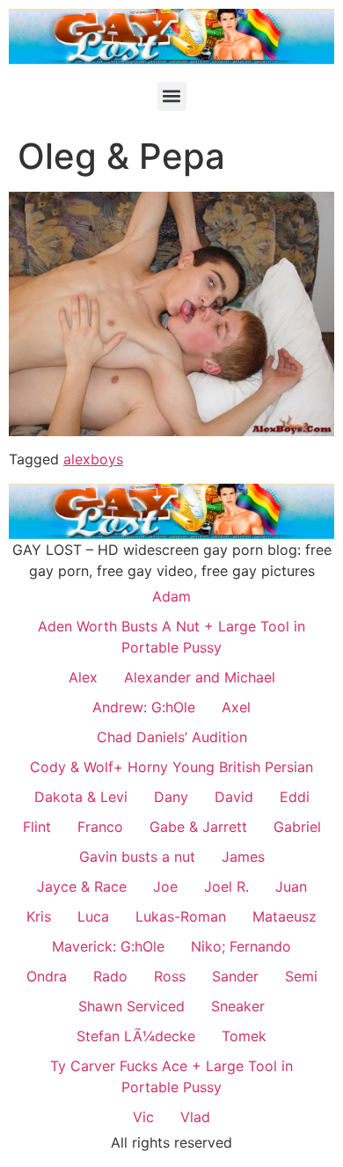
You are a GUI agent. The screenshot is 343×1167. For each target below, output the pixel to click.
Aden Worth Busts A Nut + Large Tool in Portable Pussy (171, 636)
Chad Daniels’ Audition (172, 737)
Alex (83, 677)
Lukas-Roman (180, 916)
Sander (235, 976)
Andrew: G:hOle (143, 707)
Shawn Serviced (131, 1006)
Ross (170, 976)
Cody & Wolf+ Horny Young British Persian (171, 767)
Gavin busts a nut (137, 856)
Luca (93, 916)
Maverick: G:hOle (108, 946)
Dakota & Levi (81, 797)
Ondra (46, 976)
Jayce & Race (82, 886)
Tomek (244, 1036)
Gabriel (297, 826)
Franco (100, 826)
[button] (171, 96)
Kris (38, 916)
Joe (165, 886)
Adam (171, 596)
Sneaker (238, 1006)
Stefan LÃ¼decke (136, 1036)
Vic (143, 1117)
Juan (291, 886)
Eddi (295, 797)
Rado (110, 976)
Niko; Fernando (241, 946)
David (234, 797)
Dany (171, 797)
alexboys (93, 459)
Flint (37, 826)
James (243, 856)
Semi (301, 976)
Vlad (195, 1117)
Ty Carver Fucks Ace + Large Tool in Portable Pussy (171, 1076)
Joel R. (226, 886)
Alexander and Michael (199, 677)
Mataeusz (284, 916)
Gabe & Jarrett (198, 826)
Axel (236, 707)
